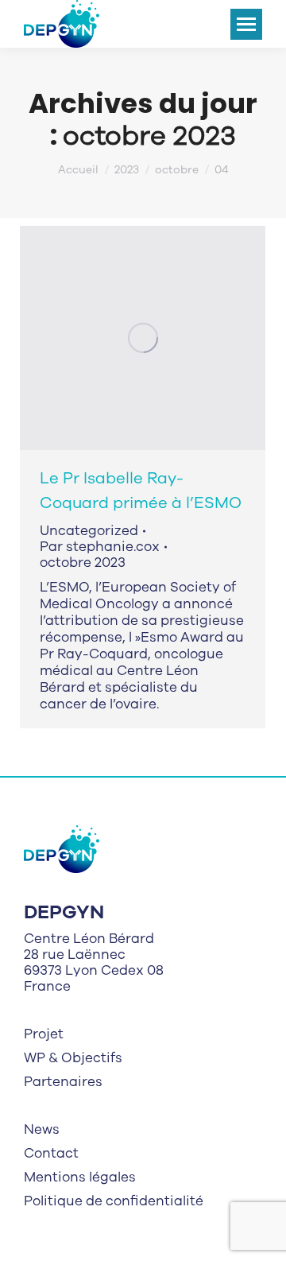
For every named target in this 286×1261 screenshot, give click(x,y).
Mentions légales (80, 1177)
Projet (44, 1034)
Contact (51, 1154)
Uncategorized (89, 531)
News (42, 1130)
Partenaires (63, 1082)
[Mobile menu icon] (246, 24)
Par (100, 547)
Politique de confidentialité (113, 1201)
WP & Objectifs (73, 1058)
